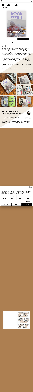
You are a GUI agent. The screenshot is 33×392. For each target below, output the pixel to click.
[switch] (12, 198)
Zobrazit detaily (28, 201)
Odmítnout (6, 204)
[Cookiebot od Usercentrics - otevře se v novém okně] (28, 187)
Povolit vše (27, 204)
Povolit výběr (16, 204)
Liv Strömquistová (5, 7)
